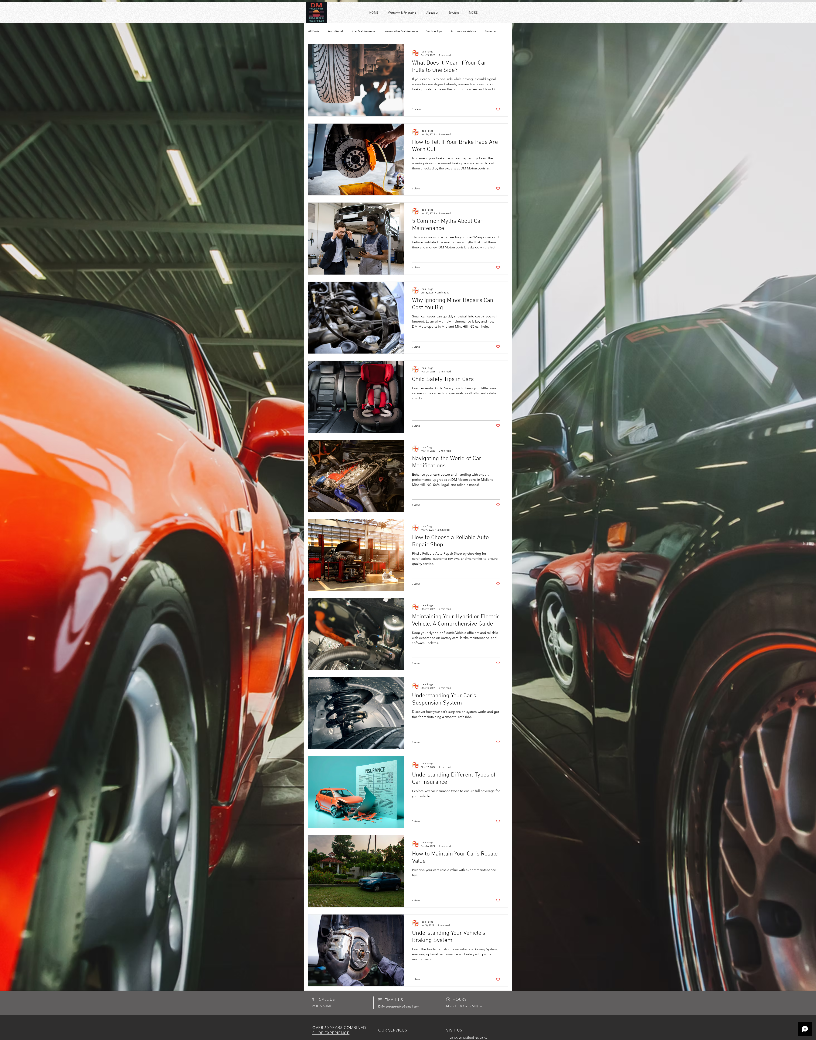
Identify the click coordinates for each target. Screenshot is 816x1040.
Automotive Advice (463, 31)
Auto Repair (336, 31)
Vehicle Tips (434, 31)
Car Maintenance (363, 31)
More (488, 31)
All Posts (313, 31)
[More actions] (499, 53)
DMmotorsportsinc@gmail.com (398, 1006)
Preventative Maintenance (401, 31)
